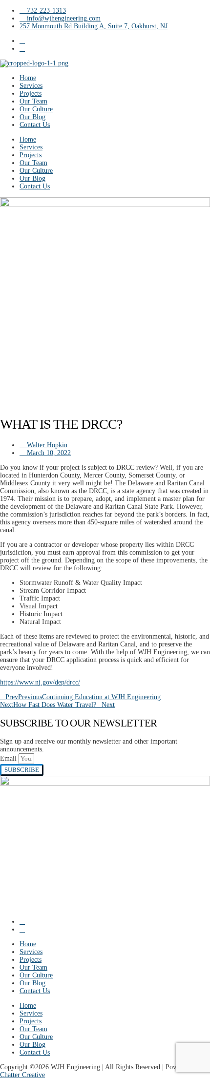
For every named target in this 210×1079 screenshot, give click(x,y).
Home (28, 78)
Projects (31, 93)
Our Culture (36, 109)
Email (9, 758)
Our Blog (32, 117)
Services (31, 85)
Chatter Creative (22, 1075)
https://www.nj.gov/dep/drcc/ (40, 682)
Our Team (33, 101)
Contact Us (35, 124)
